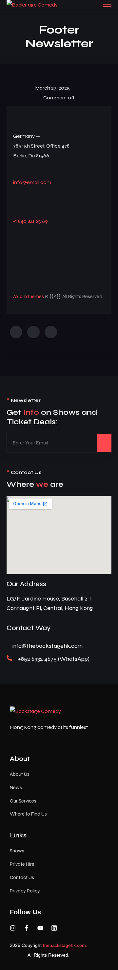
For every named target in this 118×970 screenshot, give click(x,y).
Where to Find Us (28, 814)
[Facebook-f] (27, 928)
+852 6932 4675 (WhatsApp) (53, 658)
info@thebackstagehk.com (47, 645)
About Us (20, 774)
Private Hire (22, 864)
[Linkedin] (54, 928)
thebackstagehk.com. (65, 945)
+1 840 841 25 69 (30, 221)
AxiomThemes (28, 296)
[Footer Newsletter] (16, 332)
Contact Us (22, 877)
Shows (17, 851)
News (16, 787)
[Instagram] (13, 928)
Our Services (23, 801)
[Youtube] (40, 928)
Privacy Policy (25, 891)
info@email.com (32, 182)
